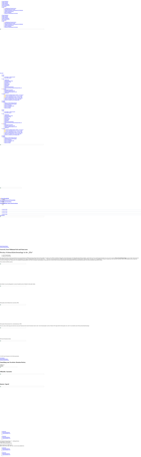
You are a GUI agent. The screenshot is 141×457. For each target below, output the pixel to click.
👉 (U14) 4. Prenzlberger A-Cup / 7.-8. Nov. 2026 (13, 96)
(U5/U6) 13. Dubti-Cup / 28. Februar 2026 (11, 99)
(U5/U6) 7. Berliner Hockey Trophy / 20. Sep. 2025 (13, 97)
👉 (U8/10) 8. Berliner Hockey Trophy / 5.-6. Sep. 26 (13, 94)
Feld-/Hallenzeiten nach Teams (9, 9)
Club (3, 78)
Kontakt (3, 100)
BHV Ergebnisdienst (5, 5)
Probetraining (6, 84)
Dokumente (6, 85)
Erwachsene (6, 82)
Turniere (3, 93)
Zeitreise (3, 101)
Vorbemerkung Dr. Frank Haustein (10, 103)
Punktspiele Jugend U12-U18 (9, 90)
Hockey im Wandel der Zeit (9, 105)
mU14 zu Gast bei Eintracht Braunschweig (7, 200)
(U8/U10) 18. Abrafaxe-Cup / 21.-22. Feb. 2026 (12, 98)
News (3, 74)
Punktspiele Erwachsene (8, 89)
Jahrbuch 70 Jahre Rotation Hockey (10, 102)
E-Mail (1, 364)
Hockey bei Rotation (8, 104)
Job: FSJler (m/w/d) (7, 77)
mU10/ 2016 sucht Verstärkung (5, 201)
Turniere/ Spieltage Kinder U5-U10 (10, 91)
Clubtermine (6, 92)
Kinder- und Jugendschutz (9, 86)
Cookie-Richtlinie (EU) (6, 433)
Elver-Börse (4, 6)
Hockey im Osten (7, 107)
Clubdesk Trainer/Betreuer (9, 11)
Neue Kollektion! (5, 1)
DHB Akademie (5, 3)
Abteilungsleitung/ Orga (8, 80)
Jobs (3, 75)
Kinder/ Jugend (7, 83)
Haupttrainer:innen (7, 81)
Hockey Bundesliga (5, 4)
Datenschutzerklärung (6, 432)
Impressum (4, 431)
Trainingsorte (6, 79)
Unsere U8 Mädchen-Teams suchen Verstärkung (9, 203)
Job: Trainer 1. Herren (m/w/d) (9, 76)
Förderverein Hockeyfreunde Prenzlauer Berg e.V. (13, 87)
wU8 (3, 204)
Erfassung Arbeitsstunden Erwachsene (11, 13)
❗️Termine (4, 88)
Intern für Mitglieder (7, 12)
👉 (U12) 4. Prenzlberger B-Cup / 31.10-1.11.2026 (13, 95)
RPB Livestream (5, 2)
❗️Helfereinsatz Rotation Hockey (10, 8)
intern (3, 7)
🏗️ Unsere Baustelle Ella (4, 198)
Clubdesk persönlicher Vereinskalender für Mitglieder (13, 10)
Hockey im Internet (7, 106)
